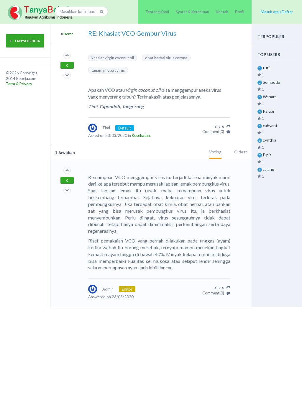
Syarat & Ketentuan (192, 11)
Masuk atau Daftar (277, 11)
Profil (239, 11)
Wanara (270, 96)
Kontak (222, 11)
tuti (266, 67)
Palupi (268, 111)
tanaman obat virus (108, 70)
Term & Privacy (19, 83)
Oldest (240, 151)
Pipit (267, 154)
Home (68, 34)
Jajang (268, 169)
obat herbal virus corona (166, 57)
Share (219, 126)
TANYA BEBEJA (27, 41)
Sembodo (271, 82)
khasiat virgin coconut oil (112, 57)
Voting (215, 151)
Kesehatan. (141, 135)
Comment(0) (213, 131)
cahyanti (270, 125)
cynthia (269, 139)
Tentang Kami (157, 11)
